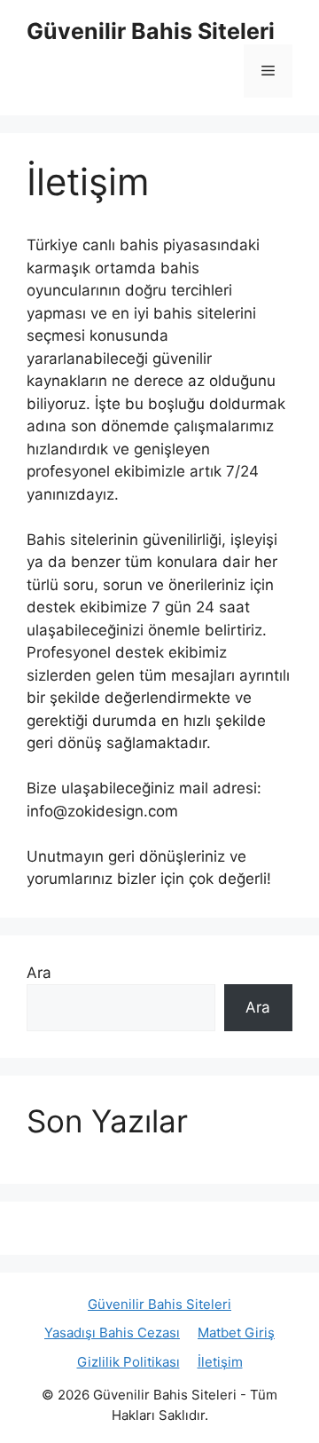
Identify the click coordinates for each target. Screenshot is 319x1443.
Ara (39, 973)
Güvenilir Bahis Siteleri (151, 31)
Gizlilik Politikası (128, 1361)
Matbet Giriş (236, 1332)
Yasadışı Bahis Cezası (112, 1332)
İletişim (220, 1361)
